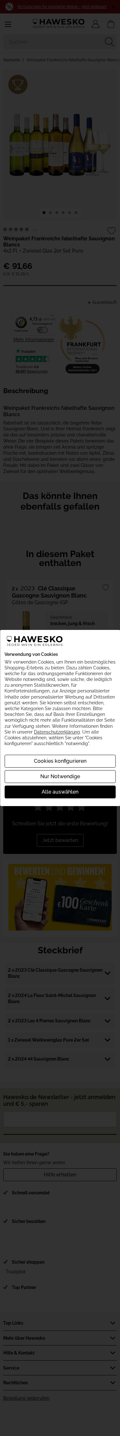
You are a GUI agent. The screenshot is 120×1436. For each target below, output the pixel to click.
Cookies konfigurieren (60, 761)
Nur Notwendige (60, 776)
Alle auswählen (60, 792)
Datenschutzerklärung (57, 732)
